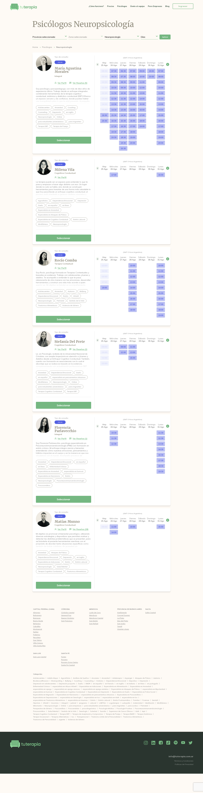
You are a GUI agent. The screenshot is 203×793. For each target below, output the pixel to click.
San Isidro (121, 624)
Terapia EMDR (129, 714)
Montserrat (37, 629)
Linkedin (153, 743)
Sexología (83, 711)
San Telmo (37, 640)
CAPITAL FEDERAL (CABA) (43, 609)
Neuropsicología (51, 706)
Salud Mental (53, 711)
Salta (148, 609)
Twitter (190, 743)
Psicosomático (39, 711)
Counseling (88, 681)
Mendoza (93, 609)
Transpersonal (83, 717)
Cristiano (99, 681)
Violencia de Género (76, 719)
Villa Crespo (38, 643)
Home (35, 47)
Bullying (68, 681)
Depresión (144, 681)
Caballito (36, 626)
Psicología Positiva (124, 708)
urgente (62, 719)
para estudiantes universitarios (97, 706)
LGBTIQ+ (102, 703)
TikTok (168, 743)
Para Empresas (155, 6)
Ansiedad (106, 678)
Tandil (119, 626)
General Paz (66, 615)
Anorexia (95, 678)
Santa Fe (65, 653)
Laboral (93, 703)
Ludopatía (126, 703)
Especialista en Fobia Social (143, 692)
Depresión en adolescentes (44, 684)
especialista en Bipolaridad (154, 689)
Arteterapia (117, 678)
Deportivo (133, 681)
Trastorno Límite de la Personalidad (105, 717)
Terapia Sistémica (144, 714)
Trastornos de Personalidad (44, 719)
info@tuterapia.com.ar (181, 756)
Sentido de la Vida (68, 711)
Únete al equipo (137, 6)
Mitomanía (37, 706)
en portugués (152, 684)
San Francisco (66, 621)
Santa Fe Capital (68, 665)
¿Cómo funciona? (96, 6)
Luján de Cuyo (95, 613)
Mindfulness (162, 703)
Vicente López (123, 629)
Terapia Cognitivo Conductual (45, 714)
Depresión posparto (67, 684)
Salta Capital (150, 613)
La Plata (120, 618)
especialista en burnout (42, 692)
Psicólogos (122, 6)
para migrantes (118, 706)
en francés (109, 684)
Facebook (161, 743)
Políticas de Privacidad (184, 764)
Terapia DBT (65, 714)
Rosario (64, 660)
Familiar (136, 700)
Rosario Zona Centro (69, 662)
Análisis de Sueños (81, 678)
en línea (141, 684)
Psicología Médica (106, 708)
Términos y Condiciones (183, 761)
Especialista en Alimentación (115, 686)
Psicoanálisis (60, 708)
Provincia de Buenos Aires (129, 609)
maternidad (138, 703)
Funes (63, 657)
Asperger (128, 678)
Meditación (149, 703)
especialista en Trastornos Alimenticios (49, 700)
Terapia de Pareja (113, 714)
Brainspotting (56, 681)
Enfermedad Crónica (41, 686)
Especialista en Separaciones (45, 697)
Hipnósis (36, 703)
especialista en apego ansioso (67, 689)
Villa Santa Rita (39, 646)
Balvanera (37, 615)
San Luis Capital (39, 657)
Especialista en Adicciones (90, 686)
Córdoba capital (67, 613)
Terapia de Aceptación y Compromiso (87, 714)
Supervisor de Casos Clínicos (121, 711)
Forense (145, 700)
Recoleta (36, 637)
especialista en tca (92, 697)
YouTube (183, 743)
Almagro (36, 613)
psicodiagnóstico (89, 708)
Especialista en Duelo (121, 692)
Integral (64, 703)
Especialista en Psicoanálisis (129, 695)
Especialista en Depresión (98, 692)
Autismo (156, 678)
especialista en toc (129, 697)
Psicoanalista (73, 708)
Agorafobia (65, 678)
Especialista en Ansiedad (140, 686)
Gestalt (155, 700)
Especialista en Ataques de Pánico (125, 689)
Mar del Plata (122, 621)
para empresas (75, 706)
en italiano (131, 684)
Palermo (36, 635)
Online (63, 706)
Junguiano (83, 703)
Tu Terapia (23, 7)
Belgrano (37, 624)
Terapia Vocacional (41, 717)
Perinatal (144, 706)
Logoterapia (114, 703)
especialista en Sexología (70, 697)
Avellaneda (122, 613)
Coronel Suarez (123, 615)
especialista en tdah (110, 697)
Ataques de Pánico (143, 678)
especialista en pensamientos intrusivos (97, 695)
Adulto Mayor (52, 678)
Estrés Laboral (104, 700)
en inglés (120, 684)
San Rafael (93, 624)
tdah (137, 711)
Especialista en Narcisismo (68, 695)
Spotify (175, 743)
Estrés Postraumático (121, 700)
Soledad (93, 711)
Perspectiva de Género (42, 708)
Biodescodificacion (41, 681)
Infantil (45, 703)
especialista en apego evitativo (96, 689)
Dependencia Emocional (116, 681)
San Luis (37, 653)
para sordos (133, 706)
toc (73, 717)
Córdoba (65, 609)
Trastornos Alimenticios (132, 717)
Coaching (78, 681)
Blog (167, 6)
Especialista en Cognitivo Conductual (70, 692)
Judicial (73, 703)
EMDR (88, 684)
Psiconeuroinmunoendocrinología (148, 708)
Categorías (37, 674)
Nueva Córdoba (67, 618)
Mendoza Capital (96, 618)
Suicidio (103, 711)
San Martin (93, 621)
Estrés (93, 700)
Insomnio (55, 703)
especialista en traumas (78, 700)
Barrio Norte (38, 621)
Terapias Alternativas (60, 717)
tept (143, 711)
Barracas (36, 618)
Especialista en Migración (43, 695)
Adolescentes (39, 678)
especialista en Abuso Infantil (64, 686)
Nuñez (35, 632)
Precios (110, 6)
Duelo (80, 684)
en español (97, 684)
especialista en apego (42, 689)
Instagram (146, 743)
